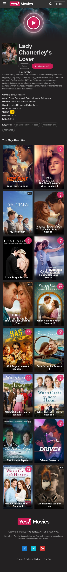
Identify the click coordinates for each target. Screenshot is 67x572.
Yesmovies (32, 531)
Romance (20, 94)
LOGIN (59, 4)
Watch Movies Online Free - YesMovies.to (21, 3)
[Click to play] (33, 22)
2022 (13, 115)
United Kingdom (18, 104)
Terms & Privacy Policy (28, 559)
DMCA (47, 559)
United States (32, 104)
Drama (12, 94)
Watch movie (43, 66)
